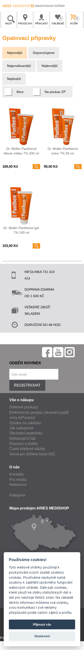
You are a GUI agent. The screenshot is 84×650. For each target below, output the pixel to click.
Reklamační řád (22, 438)
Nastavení (42, 636)
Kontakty (16, 474)
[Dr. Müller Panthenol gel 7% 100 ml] (21, 206)
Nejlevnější (50, 66)
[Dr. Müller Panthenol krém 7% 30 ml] (63, 126)
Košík (74, 21)
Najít (8, 23)
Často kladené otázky (27, 449)
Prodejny (25, 23)
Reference (18, 485)
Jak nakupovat (21, 428)
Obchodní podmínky (25, 433)
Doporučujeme (44, 53)
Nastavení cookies (13, 647)
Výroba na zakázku (25, 423)
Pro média (17, 480)
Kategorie (17, 495)
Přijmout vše (42, 624)
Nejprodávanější (19, 66)
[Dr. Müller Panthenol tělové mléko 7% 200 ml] (21, 126)
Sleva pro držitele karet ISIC (32, 454)
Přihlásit (41, 23)
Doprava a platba (23, 444)
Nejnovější (14, 53)
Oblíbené (58, 21)
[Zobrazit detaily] (36, 166)
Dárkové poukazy (23, 407)
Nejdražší (14, 79)
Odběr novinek (25, 363)
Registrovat (27, 385)
